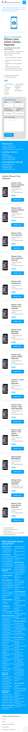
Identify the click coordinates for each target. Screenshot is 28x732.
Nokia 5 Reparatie (19, 569)
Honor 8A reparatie (8, 585)
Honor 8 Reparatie (8, 584)
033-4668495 (5, 167)
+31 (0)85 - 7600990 (7, 146)
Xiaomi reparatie (19, 683)
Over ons (4, 719)
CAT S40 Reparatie (8, 561)
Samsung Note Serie (20, 628)
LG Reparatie (6, 606)
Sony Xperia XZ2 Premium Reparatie (19, 673)
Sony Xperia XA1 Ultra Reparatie (18, 653)
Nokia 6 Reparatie (19, 572)
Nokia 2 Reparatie (19, 564)
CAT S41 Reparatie (8, 563)
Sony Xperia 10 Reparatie (18, 643)
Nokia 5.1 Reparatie (20, 571)
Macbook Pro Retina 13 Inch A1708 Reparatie (8, 655)
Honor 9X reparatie (8, 594)
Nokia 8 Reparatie (19, 582)
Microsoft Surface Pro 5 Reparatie (7, 684)
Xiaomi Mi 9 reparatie (20, 690)
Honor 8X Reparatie (8, 587)
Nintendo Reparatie (8, 573)
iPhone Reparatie (7, 550)
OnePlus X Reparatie (20, 618)
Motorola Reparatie (8, 705)
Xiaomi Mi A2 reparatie (18, 692)
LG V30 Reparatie (7, 613)
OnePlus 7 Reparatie (20, 613)
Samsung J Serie (19, 625)
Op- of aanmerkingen (9, 117)
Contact (4, 721)
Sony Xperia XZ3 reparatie (18, 679)
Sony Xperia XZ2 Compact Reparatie (19, 669)
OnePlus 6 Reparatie (20, 605)
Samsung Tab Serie (20, 634)
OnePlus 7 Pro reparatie (18, 611)
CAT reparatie (6, 554)
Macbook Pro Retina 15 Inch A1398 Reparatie (8, 660)
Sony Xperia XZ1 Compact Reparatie (19, 663)
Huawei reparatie (7, 599)
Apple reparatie (16, 7)
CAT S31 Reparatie (8, 560)
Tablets (5, 602)
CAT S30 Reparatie (8, 558)
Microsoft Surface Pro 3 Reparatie (7, 677)
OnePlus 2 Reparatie (20, 594)
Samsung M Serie (19, 626)
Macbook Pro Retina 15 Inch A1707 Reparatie (8, 665)
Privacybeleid (5, 727)
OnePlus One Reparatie (18, 616)
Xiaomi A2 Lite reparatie (18, 686)
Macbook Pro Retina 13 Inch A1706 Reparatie (8, 650)
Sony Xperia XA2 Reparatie (18, 656)
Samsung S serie (19, 633)
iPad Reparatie (7, 548)
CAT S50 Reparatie (8, 565)
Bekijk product (18, 199)
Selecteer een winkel (19, 109)
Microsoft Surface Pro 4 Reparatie (7, 680)
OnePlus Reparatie (19, 592)
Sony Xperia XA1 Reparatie (18, 650)
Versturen (9, 135)
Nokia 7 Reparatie (19, 581)
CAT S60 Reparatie (8, 566)
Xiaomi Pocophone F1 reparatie (19, 702)
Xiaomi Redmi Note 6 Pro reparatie (20, 705)
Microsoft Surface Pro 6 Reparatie (7, 687)
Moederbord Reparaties (6, 691)
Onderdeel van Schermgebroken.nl (11, 716)
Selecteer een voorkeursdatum (8, 109)
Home (3, 7)
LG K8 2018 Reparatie (8, 611)
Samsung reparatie (20, 621)
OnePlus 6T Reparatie (17, 607)
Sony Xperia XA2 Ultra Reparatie (18, 660)
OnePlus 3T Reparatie (17, 598)
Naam (5, 102)
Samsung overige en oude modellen (20, 630)
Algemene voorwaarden (8, 724)
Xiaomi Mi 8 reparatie (20, 688)
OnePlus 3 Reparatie (20, 595)
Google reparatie (7, 575)
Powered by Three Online (8, 729)
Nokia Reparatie (19, 562)
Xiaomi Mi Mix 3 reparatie (18, 695)
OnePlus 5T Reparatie (17, 602)
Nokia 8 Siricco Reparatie (18, 585)
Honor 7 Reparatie (8, 582)
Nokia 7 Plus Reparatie (17, 578)
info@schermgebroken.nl (8, 147)
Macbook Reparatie (8, 615)
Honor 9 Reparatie (8, 592)
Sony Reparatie (18, 637)
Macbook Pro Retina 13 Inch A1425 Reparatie (8, 642)
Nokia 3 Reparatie (19, 566)
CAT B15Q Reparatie (8, 556)
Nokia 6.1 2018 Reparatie (18, 575)
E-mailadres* (17, 102)
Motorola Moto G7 (20, 546)
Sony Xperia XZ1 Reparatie (18, 666)
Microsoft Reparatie (5, 673)
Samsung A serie (19, 623)
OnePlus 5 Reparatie (20, 600)
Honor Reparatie (7, 580)
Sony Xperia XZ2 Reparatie (18, 676)
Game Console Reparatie (6, 570)
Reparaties (8, 7)
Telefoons (5, 577)
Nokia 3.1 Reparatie (20, 567)
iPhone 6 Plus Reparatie (14, 9)
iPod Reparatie (7, 552)
